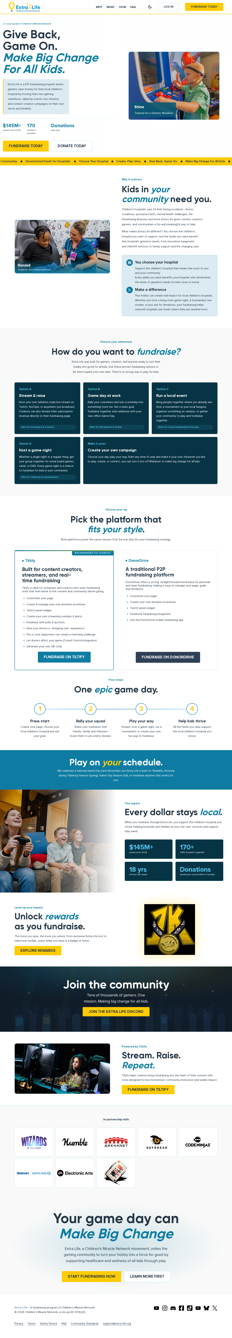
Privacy (18, 1323)
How (122, 7)
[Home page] (24, 7)
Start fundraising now (91, 1276)
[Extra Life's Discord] (173, 1308)
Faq (133, 7)
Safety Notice (48, 1323)
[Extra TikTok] (189, 1308)
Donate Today (72, 146)
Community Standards (85, 1323)
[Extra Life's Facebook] (181, 1308)
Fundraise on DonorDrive (168, 657)
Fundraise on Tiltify (64, 657)
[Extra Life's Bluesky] (206, 1308)
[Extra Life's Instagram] (164, 1308)
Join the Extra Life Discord (116, 1011)
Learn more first (147, 1276)
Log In (168, 7)
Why (99, 7)
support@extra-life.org (117, 1323)
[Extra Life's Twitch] (198, 1308)
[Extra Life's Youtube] (156, 1308)
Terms (32, 1323)
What (111, 7)
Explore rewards (37, 950)
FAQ (64, 1323)
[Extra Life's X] (215, 1308)
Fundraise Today (204, 7)
